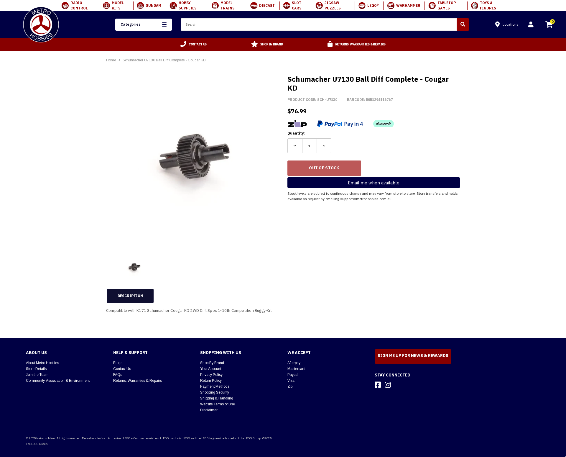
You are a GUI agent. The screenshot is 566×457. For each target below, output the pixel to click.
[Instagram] (388, 384)
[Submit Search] (463, 24)
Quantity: (296, 133)
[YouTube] (398, 384)
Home (111, 60)
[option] (193, 44)
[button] (143, 25)
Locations (511, 24)
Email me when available (373, 183)
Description (130, 296)
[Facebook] (378, 384)
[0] (548, 25)
